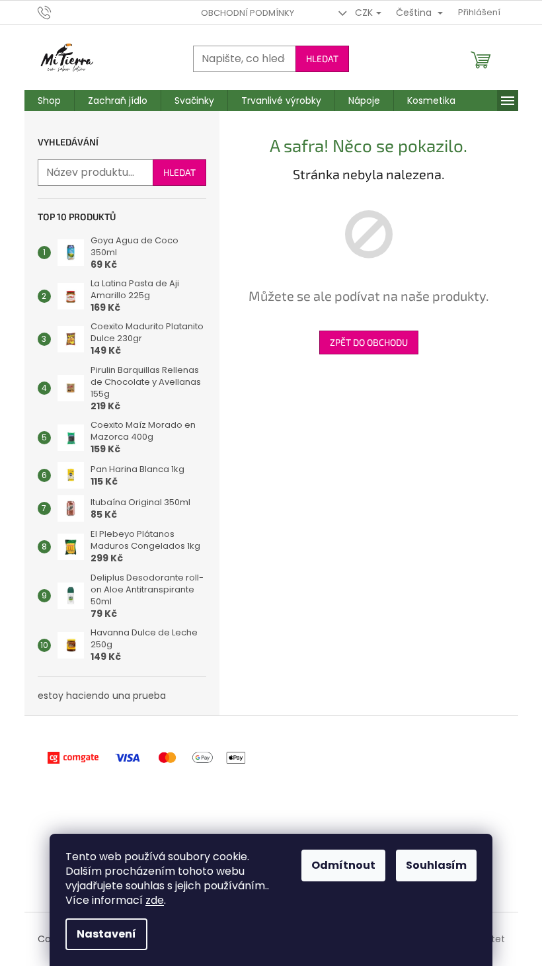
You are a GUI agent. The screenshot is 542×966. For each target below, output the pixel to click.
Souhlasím (436, 865)
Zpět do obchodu (369, 342)
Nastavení (106, 934)
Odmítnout (343, 865)
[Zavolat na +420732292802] (57, 12)
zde (154, 900)
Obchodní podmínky (247, 13)
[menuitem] (49, 100)
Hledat (322, 58)
